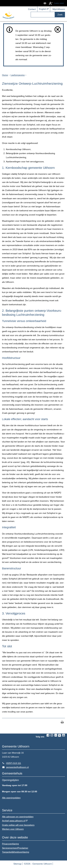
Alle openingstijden (11, 797)
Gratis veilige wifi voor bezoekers (18, 825)
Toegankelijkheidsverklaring (15, 852)
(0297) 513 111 (11, 763)
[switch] (45, 3)
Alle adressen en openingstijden (18, 816)
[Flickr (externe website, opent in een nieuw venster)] (55, 735)
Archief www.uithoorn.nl (13, 820)
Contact (32, 9)
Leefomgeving (18, 75)
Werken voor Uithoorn (13, 829)
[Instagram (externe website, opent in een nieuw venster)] (51, 735)
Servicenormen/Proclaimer (15, 848)
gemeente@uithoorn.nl (15, 767)
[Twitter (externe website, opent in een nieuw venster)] (59, 735)
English (42, 9)
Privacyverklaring (10, 844)
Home (5, 75)
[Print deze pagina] (62, 723)
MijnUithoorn (59, 9)
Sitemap (17, 864)
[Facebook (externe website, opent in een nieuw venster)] (48, 735)
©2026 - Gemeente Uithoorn (38, 864)
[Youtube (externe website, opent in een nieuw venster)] (63, 735)
